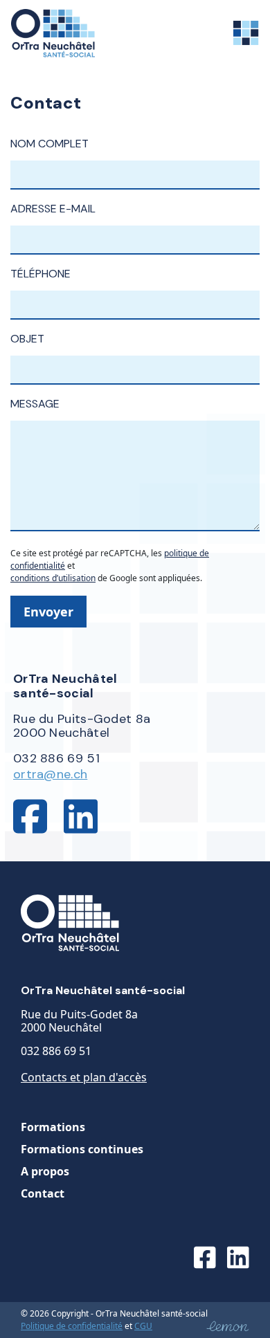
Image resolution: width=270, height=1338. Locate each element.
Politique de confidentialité (72, 1326)
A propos (45, 1171)
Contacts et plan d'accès (84, 1077)
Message (35, 403)
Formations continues (82, 1149)
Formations (53, 1127)
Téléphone (40, 273)
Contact (42, 1193)
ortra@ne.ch (50, 774)
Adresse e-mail (53, 208)
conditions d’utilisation (53, 578)
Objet (27, 338)
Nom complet (49, 143)
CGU (143, 1326)
